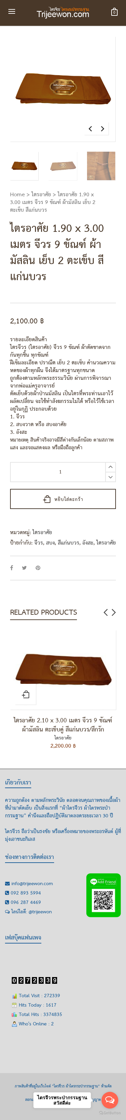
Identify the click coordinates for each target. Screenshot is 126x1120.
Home (17, 195)
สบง (50, 543)
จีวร (38, 543)
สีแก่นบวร (68, 543)
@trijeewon (40, 912)
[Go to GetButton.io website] (110, 1113)
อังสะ (87, 543)
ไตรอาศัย (41, 195)
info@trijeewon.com (32, 883)
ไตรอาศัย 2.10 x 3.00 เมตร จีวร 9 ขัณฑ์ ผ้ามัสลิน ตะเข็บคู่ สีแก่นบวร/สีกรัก (63, 725)
